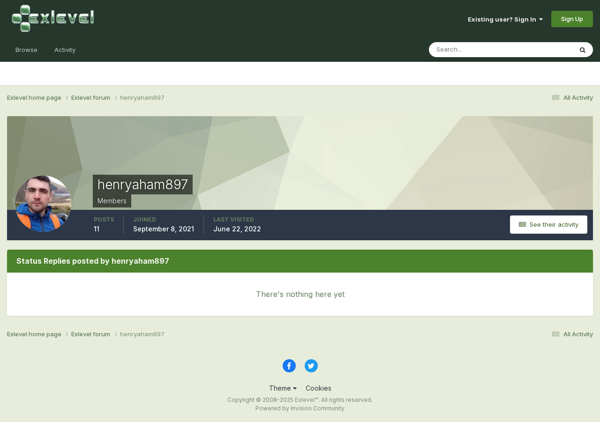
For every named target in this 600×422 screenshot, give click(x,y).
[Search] (582, 49)
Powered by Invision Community (300, 408)
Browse (26, 49)
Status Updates (538, 49)
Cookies (318, 388)
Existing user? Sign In (503, 19)
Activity (64, 49)
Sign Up (572, 18)
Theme (281, 388)
